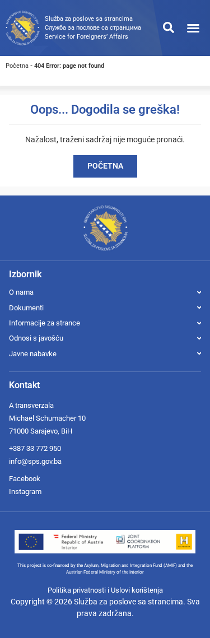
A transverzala (31, 405)
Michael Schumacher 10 (47, 418)
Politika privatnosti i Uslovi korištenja (105, 590)
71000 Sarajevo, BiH (40, 431)
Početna (17, 65)
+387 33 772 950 (35, 448)
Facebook (24, 478)
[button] (193, 28)
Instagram (25, 491)
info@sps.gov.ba (35, 461)
